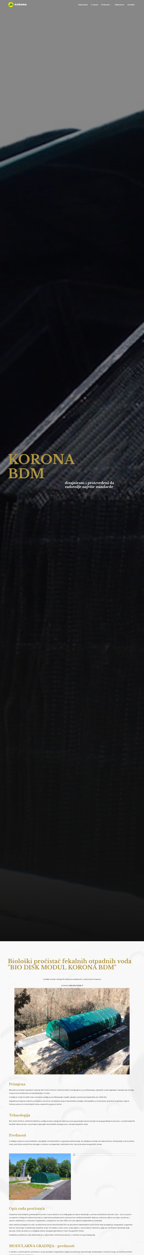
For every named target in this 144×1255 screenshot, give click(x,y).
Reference (119, 5)
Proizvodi (105, 5)
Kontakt (130, 5)
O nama (94, 5)
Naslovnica (83, 5)
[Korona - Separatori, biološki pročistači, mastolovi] (17, 4)
